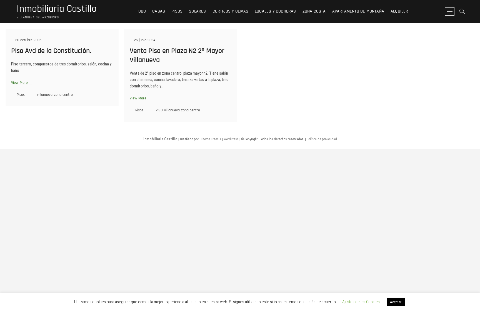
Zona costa (314, 11)
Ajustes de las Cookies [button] (361, 301)
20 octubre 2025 (27, 40)
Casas (158, 11)
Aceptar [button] (395, 302)
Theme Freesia (210, 139)
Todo (141, 11)
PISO (159, 110)
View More (21, 83)
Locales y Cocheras (275, 11)
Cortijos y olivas (230, 11)
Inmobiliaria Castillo (57, 9)
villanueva (44, 94)
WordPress (231, 139)
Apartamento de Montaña (358, 11)
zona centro (63, 94)
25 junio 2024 (144, 40)
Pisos (176, 11)
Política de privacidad (322, 139)
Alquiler (399, 11)
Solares (197, 11)
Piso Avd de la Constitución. (51, 50)
